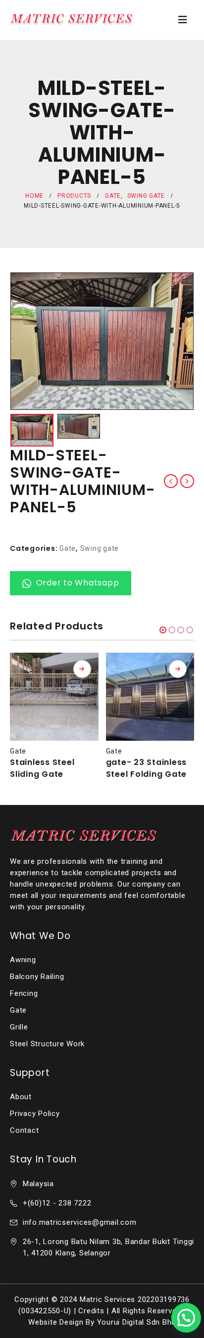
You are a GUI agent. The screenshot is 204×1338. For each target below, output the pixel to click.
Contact (24, 1130)
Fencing (24, 993)
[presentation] (22, 341)
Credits (91, 1310)
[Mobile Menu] (183, 19)
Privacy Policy (35, 1113)
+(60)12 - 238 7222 (57, 1203)
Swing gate (99, 548)
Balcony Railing (37, 976)
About (21, 1096)
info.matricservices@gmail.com (80, 1222)
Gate (67, 548)
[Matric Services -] (72, 19)
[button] (162, 630)
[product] (54, 697)
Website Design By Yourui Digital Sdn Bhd (102, 1322)
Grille (19, 1027)
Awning (23, 959)
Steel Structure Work (47, 1043)
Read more (82, 669)
